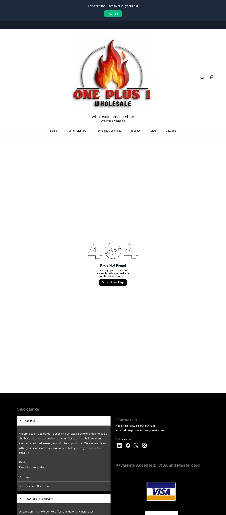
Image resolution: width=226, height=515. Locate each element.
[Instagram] (144, 445)
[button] (202, 77)
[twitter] (32, 25)
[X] (136, 445)
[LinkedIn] (119, 445)
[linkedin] (22, 25)
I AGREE (113, 13)
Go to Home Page (113, 282)
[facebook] (27, 25)
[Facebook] (128, 445)
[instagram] (37, 25)
